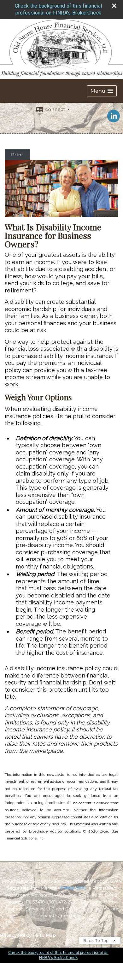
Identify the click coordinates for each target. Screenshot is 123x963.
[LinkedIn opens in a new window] (113, 120)
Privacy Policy (16, 935)
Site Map (46, 935)
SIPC (81, 888)
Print (17, 155)
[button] (102, 90)
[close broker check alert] (114, 5)
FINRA (67, 888)
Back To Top (96, 940)
